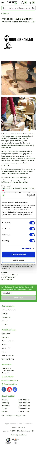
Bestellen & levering (8, 310)
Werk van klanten (8, 359)
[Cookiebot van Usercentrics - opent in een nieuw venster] (26, 195)
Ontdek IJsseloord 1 (8, 341)
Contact (4, 324)
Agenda (6, 13)
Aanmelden (18, 297)
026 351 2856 (9, 377)
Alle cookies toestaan (18, 254)
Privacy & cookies (18, 427)
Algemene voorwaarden (13, 424)
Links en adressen (8, 355)
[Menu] (19, 438)
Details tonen (26, 248)
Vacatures (5, 337)
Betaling (4, 313)
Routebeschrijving (10, 384)
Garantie (5, 321)
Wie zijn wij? (6, 348)
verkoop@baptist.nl (11, 380)
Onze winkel (6, 333)
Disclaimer (28, 424)
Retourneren (6, 317)
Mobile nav (3, 2)
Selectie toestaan (18, 260)
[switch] (32, 228)
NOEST (4, 344)
